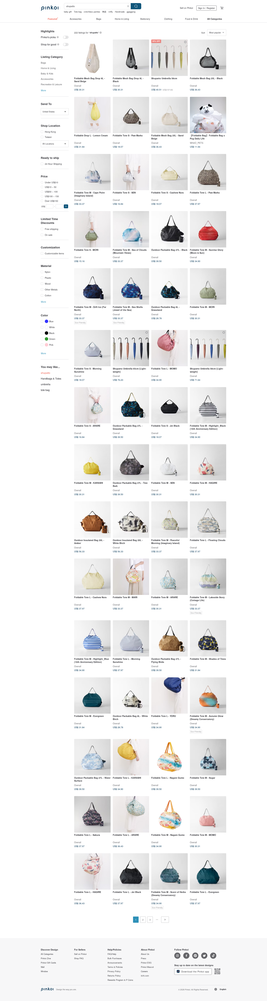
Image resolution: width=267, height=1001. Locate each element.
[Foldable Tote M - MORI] (208, 286)
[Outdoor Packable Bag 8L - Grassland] (169, 286)
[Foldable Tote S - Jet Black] (169, 405)
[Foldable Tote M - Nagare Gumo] (169, 814)
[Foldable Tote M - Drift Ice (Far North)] (92, 286)
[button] (66, 206)
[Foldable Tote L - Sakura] (92, 814)
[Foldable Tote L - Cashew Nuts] (92, 576)
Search (136, 6)
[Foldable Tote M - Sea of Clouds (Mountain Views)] (131, 229)
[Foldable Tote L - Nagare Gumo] (169, 757)
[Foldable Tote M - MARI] (131, 576)
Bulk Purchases (115, 958)
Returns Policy (114, 976)
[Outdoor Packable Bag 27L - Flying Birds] (169, 638)
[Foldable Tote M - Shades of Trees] (208, 638)
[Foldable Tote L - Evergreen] (208, 871)
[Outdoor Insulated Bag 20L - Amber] (92, 519)
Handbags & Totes (51, 378)
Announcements (115, 963)
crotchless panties (92, 11)
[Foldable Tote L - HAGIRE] (92, 871)
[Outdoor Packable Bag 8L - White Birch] (131, 695)
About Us (145, 954)
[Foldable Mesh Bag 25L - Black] (208, 58)
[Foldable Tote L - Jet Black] (131, 871)
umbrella (45, 384)
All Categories (47, 954)
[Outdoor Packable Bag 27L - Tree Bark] (131, 462)
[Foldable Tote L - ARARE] (131, 814)
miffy (110, 11)
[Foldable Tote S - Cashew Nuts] (169, 172)
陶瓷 (104, 11)
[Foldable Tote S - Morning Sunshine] (92, 348)
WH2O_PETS (196, 142)
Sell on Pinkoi (186, 7)
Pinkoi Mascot (147, 967)
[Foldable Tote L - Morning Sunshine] (131, 638)
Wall (42, 967)
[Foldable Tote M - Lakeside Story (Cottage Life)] (208, 576)
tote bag (45, 390)
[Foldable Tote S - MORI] (92, 229)
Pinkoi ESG (146, 963)
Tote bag (78, 11)
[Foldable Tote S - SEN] (131, 172)
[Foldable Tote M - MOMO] (208, 814)
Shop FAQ (78, 958)
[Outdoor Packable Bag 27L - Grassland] (131, 405)
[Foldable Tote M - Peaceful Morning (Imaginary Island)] (169, 519)
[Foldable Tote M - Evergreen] (92, 695)
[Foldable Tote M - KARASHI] (92, 462)
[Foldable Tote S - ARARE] (92, 405)
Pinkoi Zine (46, 958)
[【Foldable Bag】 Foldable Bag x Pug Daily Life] (208, 115)
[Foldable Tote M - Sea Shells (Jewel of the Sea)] (131, 286)
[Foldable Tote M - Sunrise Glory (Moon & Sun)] (208, 229)
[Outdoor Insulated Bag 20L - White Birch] (131, 519)
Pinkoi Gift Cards (48, 963)
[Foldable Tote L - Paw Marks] (208, 172)
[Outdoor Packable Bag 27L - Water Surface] (92, 757)
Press (143, 958)
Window (44, 971)
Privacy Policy (114, 971)
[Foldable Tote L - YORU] (169, 695)
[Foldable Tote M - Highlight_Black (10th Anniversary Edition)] (208, 405)
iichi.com (145, 976)
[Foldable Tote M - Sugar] (208, 757)
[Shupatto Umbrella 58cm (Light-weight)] (208, 348)
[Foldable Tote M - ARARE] (169, 576)
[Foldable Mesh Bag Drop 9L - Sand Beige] (92, 58)
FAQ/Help (112, 954)
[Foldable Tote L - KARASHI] (131, 757)
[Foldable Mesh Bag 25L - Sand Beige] (169, 115)
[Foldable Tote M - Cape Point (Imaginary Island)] (92, 172)
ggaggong (131, 11)
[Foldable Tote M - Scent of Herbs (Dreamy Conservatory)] (169, 871)
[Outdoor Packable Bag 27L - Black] (169, 229)
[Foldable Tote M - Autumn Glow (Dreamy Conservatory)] (208, 695)
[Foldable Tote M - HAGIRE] (208, 462)
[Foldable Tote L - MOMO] (169, 348)
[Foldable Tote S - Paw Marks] (131, 115)
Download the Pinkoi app (195, 971)
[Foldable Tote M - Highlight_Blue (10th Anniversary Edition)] (92, 638)
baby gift (68, 11)
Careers (144, 971)
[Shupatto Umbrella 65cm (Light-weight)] (131, 348)
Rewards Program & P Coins (120, 980)
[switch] (55, 37)
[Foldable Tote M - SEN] (169, 462)
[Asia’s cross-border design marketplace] (49, 8)
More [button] (43, 90)
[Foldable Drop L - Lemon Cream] (92, 115)
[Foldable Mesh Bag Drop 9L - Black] (131, 58)
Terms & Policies (115, 967)
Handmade (120, 11)
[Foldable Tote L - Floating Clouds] (208, 519)
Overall (77, 85)
